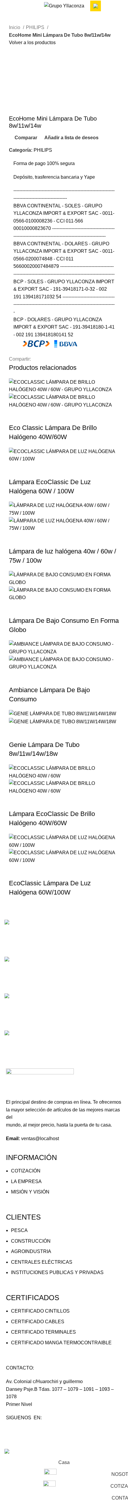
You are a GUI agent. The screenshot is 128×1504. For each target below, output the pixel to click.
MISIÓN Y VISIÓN (30, 1191)
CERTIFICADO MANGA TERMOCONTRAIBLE (61, 1342)
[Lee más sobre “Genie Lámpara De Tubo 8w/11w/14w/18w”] (16, 733)
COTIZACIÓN (25, 1170)
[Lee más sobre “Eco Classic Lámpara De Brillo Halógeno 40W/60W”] (16, 416)
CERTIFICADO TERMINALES (43, 1332)
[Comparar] (48, 416)
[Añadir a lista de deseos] (64, 416)
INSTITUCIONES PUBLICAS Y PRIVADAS (57, 1272)
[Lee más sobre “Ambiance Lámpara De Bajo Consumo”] (16, 678)
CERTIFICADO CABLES (37, 1321)
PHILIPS (36, 27)
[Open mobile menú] (6, 6)
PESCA (19, 1230)
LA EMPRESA (26, 1181)
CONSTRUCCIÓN (31, 1241)
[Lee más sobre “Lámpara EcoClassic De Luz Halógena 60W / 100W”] (16, 470)
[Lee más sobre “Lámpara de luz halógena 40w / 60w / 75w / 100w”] (16, 539)
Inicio (15, 27)
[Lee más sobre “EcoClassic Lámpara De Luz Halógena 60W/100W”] (16, 871)
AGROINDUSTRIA (31, 1251)
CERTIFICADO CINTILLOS (40, 1310)
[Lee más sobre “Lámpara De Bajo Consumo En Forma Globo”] (16, 608)
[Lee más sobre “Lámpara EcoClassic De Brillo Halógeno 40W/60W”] (16, 802)
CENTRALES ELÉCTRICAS (41, 1262)
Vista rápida (32, 416)
